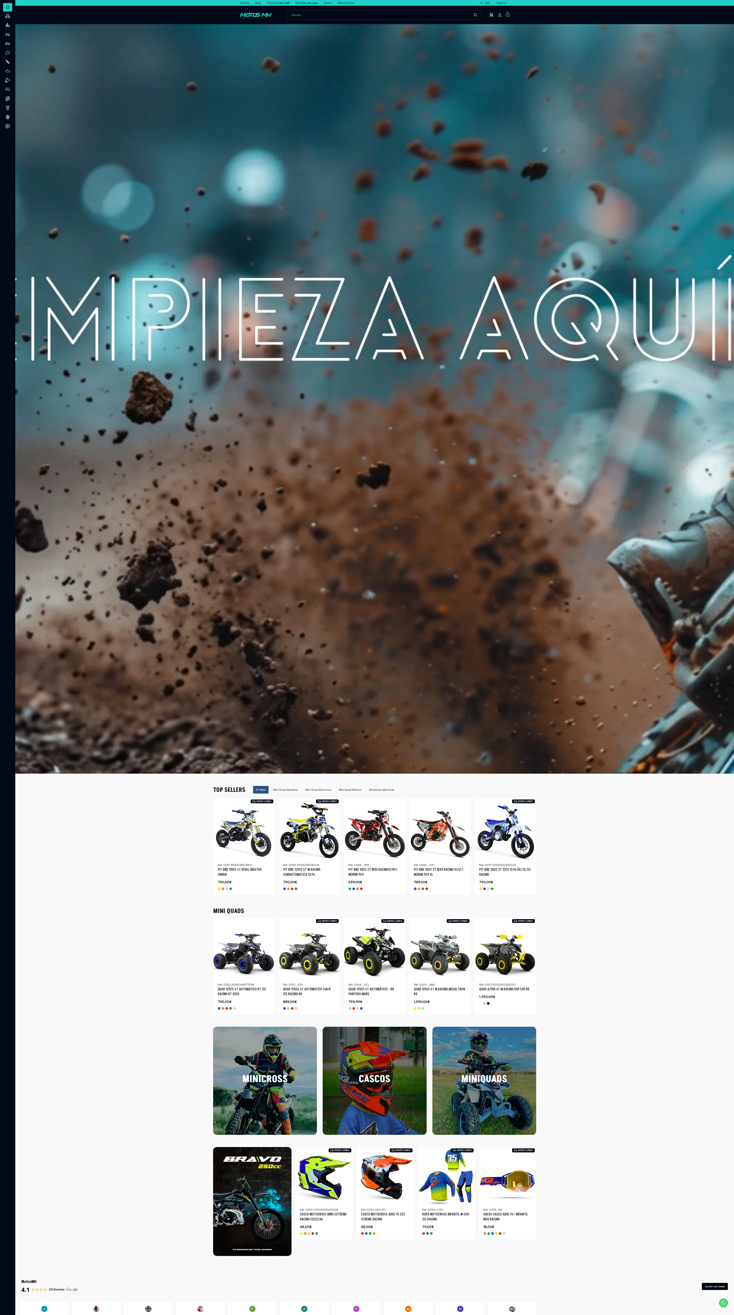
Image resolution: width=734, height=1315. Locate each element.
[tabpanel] (374, 846)
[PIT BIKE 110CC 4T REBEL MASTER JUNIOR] (244, 829)
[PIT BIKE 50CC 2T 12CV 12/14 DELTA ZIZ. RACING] (505, 829)
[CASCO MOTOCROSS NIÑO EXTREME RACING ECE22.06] (324, 1175)
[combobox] (383, 14)
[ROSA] (296, 1008)
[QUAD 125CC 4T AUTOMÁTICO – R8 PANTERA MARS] (374, 948)
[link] (252, 1201)
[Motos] (7, 25)
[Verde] (230, 888)
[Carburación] (7, 71)
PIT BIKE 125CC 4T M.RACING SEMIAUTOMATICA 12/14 (301, 872)
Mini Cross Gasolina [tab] (285, 789)
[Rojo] (292, 888)
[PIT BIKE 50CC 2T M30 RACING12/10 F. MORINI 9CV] (374, 829)
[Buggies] (7, 43)
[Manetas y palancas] (7, 89)
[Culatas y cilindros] (7, 98)
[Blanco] (480, 1003)
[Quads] (7, 16)
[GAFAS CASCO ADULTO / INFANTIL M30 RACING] (507, 1175)
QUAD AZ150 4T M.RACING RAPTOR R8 (504, 989)
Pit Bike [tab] (261, 789)
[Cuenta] (499, 15)
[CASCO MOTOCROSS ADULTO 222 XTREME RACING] (385, 1175)
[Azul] (284, 888)
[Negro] (488, 1003)
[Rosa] (488, 888)
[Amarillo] (219, 888)
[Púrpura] (309, 1233)
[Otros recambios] (7, 126)
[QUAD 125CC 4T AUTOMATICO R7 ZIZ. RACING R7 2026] (244, 948)
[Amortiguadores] (7, 61)
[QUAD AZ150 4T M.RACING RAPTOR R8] (505, 948)
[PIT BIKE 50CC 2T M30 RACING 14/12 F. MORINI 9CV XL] (440, 829)
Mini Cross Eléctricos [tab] (318, 789)
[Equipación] (7, 52)
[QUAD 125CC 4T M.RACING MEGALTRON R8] (440, 948)
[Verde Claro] (288, 1008)
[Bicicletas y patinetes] (7, 34)
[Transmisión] (7, 80)
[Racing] (226, 888)
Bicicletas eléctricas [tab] (381, 789)
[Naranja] (223, 888)
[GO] (484, 1003)
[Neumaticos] (7, 117)
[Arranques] (7, 107)
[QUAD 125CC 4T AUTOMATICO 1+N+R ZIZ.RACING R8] (309, 948)
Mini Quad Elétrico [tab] (350, 789)
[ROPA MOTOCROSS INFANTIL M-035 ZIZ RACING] (446, 1175)
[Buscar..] (475, 14)
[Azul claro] (504, 1233)
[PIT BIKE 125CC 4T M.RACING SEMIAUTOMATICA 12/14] (309, 829)
